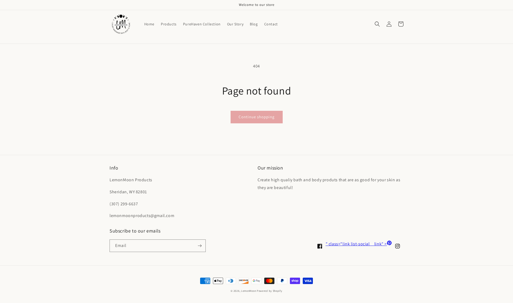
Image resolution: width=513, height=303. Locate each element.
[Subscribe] (199, 245)
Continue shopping (257, 116)
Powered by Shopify (269, 291)
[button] (377, 24)
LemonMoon (248, 291)
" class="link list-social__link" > (359, 244)
